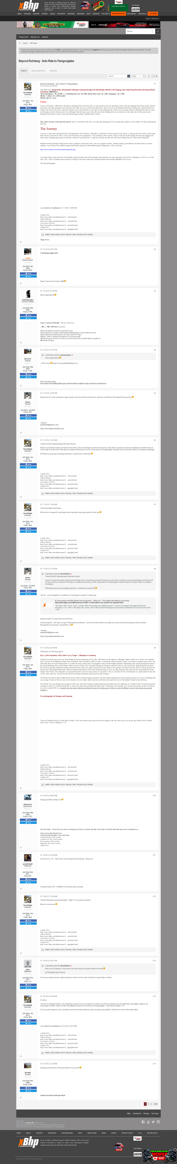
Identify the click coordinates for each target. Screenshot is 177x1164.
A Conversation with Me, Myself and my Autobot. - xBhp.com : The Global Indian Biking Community (92, 601)
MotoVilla (142, 14)
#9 (155, 648)
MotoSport (131, 14)
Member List (35, 37)
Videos (52, 14)
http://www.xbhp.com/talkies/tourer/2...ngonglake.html (59, 229)
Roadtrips (61, 14)
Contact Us (137, 1113)
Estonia (78, 383)
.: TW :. (48, 327)
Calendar (45, 37)
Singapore (64, 383)
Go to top (154, 1113)
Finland (71, 383)
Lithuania (96, 383)
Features (27, 14)
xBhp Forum (91, 1133)
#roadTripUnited (118, 14)
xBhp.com (21, 1159)
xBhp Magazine (67, 1133)
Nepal (57, 383)
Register (96, 14)
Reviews (36, 14)
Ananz (27, 402)
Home (18, 1133)
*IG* (52, 327)
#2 (155, 249)
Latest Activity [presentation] (38, 71)
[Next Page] (149, 76)
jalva (28, 969)
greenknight (28, 864)
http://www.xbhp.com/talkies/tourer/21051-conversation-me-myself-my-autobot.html (89, 603)
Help (128, 1113)
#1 (155, 84)
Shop (88, 14)
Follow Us (106, 14)
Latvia (90, 383)
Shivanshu (28, 804)
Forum (25, 43)
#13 (154, 961)
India (54, 382)
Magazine (80, 14)
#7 (155, 504)
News (19, 14)
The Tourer (33, 43)
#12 (154, 896)
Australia (43, 383)
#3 (155, 291)
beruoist (27, 359)
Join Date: (26, 101)
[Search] (158, 31)
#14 (154, 996)
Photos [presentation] (53, 71)
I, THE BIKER (153, 14)
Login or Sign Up (152, 18)
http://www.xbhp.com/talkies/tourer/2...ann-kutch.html (59, 225)
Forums (44, 14)
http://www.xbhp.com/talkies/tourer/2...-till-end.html (58, 217)
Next (155, 1104)
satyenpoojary (27, 300)
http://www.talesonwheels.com (52, 429)
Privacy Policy (127, 1133)
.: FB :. (42, 327)
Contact (39, 1133)
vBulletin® (30, 1123)
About (28, 1133)
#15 (154, 1064)
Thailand (51, 383)
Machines (71, 14)
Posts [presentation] (24, 71)
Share (29, 108)
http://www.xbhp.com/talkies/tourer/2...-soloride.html (58, 221)
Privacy (146, 1113)
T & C (140, 1133)
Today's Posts (23, 37)
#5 (155, 393)
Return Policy (152, 1133)
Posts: (26, 105)
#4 (155, 350)
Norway (84, 383)
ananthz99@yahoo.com (49, 425)
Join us (55, 10)
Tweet (29, 111)
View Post (72, 355)
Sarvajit (28, 1073)
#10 (154, 796)
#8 (155, 569)
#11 (154, 855)
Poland (103, 383)
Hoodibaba (27, 93)
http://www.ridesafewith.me (51, 833)
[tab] (24, 71)
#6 (155, 440)
